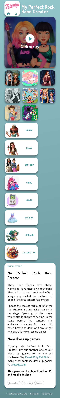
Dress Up (18, 266)
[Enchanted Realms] (12, 78)
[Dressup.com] (8, 13)
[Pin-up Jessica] (47, 78)
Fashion (39, 383)
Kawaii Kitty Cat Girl (36, 357)
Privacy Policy (47, 394)
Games (10, 266)
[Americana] (12, 113)
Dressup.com (18, 364)
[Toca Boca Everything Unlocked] (30, 95)
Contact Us (34, 394)
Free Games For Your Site (17, 394)
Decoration (13, 383)
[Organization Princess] (30, 78)
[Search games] (16, 13)
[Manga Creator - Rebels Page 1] (12, 95)
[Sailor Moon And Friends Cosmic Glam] (47, 95)
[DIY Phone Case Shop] (30, 113)
